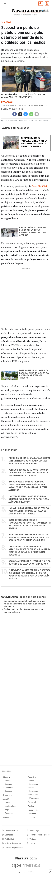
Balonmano (33, 791)
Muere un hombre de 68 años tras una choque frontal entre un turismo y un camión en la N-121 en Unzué (28, 473)
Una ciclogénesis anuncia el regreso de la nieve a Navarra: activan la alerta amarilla (33, 231)
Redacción (7, 102)
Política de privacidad (14, 848)
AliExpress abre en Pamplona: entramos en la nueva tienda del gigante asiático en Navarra (34, 142)
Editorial (8, 803)
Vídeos (32, 817)
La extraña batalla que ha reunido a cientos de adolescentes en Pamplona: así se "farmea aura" (28, 499)
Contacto (9, 835)
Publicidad (9, 839)
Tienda (32, 843)
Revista (31, 806)
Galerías (32, 814)
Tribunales (9, 788)
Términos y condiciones (33, 596)
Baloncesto (33, 784)
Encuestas (9, 813)
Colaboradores (10, 806)
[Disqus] (25, 653)
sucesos (23, 121)
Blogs (7, 810)
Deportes (32, 777)
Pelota (31, 788)
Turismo (33, 839)
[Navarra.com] (26, 10)
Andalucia (43, 121)
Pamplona (7, 795)
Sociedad (8, 791)
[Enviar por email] (37, 113)
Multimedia (33, 810)
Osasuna (7, 817)
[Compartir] (14, 113)
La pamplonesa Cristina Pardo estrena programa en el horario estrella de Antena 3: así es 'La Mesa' (28, 511)
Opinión (6, 799)
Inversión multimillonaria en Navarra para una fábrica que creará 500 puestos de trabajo (34, 374)
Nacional (32, 802)
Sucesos (8, 784)
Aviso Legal (34, 830)
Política (8, 781)
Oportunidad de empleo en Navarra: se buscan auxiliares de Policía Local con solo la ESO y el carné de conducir (28, 537)
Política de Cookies (13, 843)
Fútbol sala (33, 794)
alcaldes (33, 121)
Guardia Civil (12, 121)
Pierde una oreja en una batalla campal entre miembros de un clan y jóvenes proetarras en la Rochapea (29, 461)
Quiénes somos (11, 830)
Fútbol (31, 781)
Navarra (6, 777)
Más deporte (34, 798)
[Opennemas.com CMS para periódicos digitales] (26, 868)
